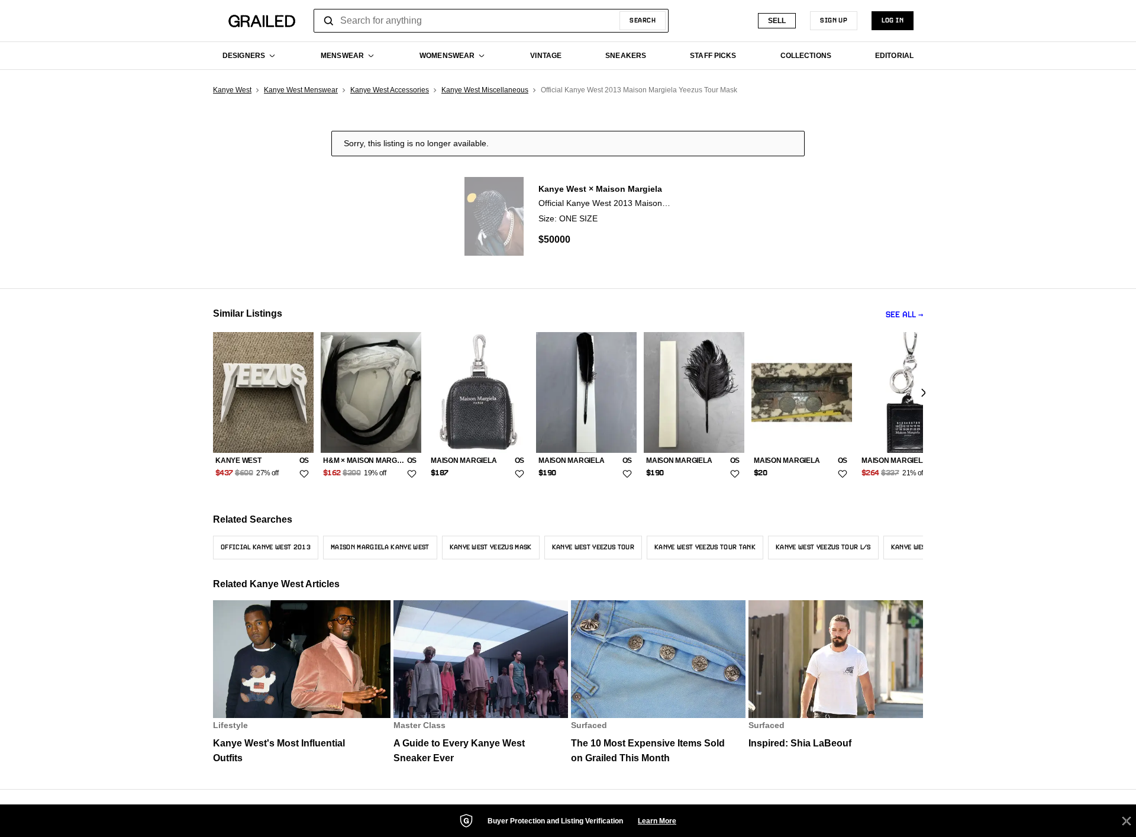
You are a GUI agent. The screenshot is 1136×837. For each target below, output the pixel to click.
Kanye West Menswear (301, 90)
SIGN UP (833, 21)
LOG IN (892, 21)
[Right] (923, 393)
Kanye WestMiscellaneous (484, 90)
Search (643, 21)
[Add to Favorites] (304, 474)
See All (901, 315)
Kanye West (232, 90)
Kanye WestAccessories (389, 90)
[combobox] (491, 21)
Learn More (657, 821)
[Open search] (329, 21)
